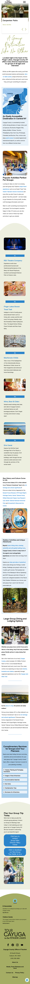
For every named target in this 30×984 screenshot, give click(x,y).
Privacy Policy (19, 972)
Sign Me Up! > (6, 912)
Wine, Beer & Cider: (11, 402)
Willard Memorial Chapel (10, 498)
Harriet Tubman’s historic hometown (13, 191)
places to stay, (9, 705)
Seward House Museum (9, 493)
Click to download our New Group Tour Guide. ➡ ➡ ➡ (15, 852)
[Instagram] (17, 945)
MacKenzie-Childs (11, 358)
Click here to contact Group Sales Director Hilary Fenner (15, 840)
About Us (15, 962)
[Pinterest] (13, 945)
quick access (9, 138)
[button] (25, 29)
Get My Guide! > (6, 923)
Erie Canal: (8, 445)
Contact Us (9, 972)
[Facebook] (8, 945)
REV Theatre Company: (13, 261)
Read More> (7, 24)
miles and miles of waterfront (17, 562)
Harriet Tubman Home (18, 495)
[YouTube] (22, 945)
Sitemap (15, 977)
